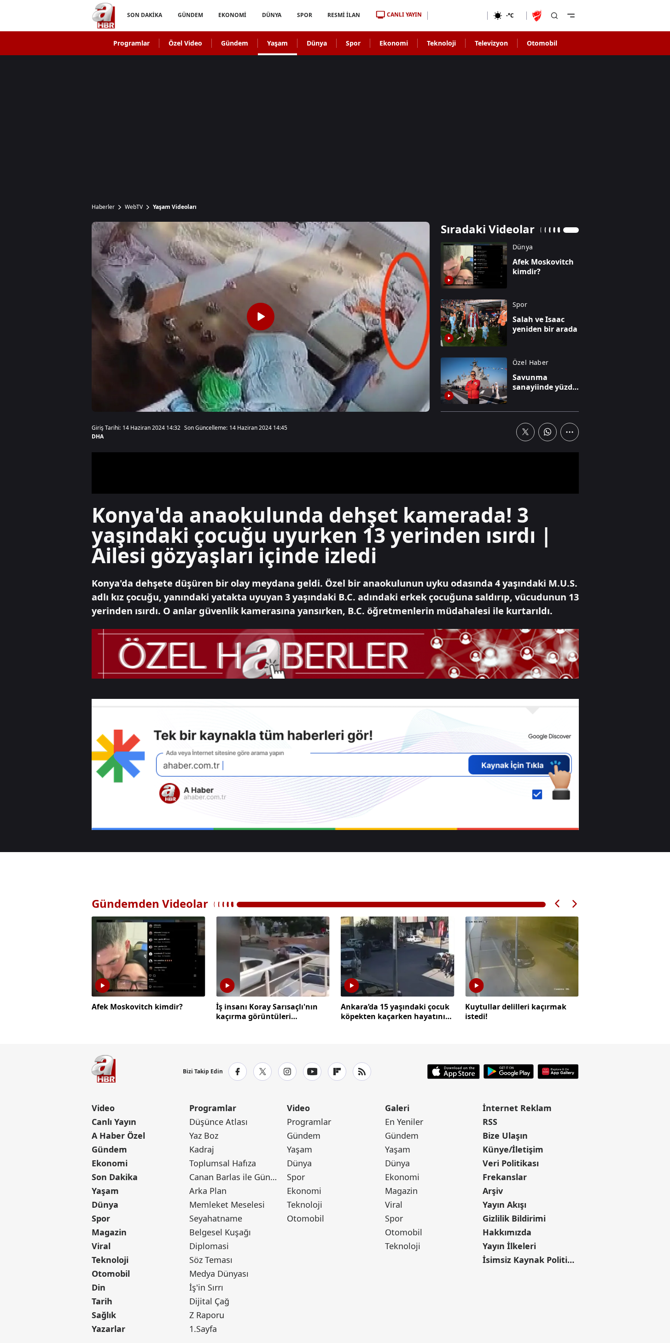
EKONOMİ (232, 15)
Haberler (103, 207)
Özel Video (185, 43)
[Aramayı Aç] (554, 15)
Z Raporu (206, 1314)
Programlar (131, 43)
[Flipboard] (337, 1071)
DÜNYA (271, 15)
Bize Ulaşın (505, 1135)
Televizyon (491, 43)
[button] (557, 904)
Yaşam (277, 43)
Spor (353, 43)
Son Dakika (115, 1176)
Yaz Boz (203, 1135)
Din (98, 1287)
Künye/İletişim (513, 1149)
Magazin (109, 1232)
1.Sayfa (203, 1328)
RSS (490, 1121)
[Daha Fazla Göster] (569, 432)
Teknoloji (441, 43)
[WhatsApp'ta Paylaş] (547, 432)
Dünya (317, 43)
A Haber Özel (118, 1135)
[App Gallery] (557, 1071)
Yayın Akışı (504, 1204)
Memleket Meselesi (227, 1204)
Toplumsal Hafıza (222, 1163)
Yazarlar (108, 1328)
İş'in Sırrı (206, 1287)
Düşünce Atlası (218, 1121)
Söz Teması (211, 1259)
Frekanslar (505, 1176)
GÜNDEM (190, 15)
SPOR (304, 15)
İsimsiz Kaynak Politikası (530, 1259)
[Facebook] (237, 1071)
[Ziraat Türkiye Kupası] (537, 16)
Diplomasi (209, 1245)
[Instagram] (287, 1071)
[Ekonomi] (457, 15)
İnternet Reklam (517, 1107)
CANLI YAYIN (404, 14)
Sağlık (104, 1314)
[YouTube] (312, 1071)
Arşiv (493, 1190)
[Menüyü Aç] (571, 15)
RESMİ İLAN (343, 15)
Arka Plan (208, 1190)
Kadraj (201, 1149)
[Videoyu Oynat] (260, 316)
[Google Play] (509, 1071)
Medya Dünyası (219, 1273)
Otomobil (542, 43)
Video (103, 1107)
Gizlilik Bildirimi (514, 1218)
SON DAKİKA (144, 15)
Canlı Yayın (114, 1121)
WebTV (134, 207)
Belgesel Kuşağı (220, 1232)
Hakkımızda (507, 1232)
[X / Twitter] (262, 1071)
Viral (101, 1245)
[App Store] (453, 1071)
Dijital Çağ (209, 1301)
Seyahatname (215, 1218)
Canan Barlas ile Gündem (237, 1176)
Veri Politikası (511, 1163)
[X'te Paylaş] (525, 432)
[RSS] (362, 1071)
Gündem (234, 43)
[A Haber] (104, 15)
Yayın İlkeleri (509, 1245)
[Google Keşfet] (335, 764)
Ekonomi (393, 43)
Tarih (102, 1301)
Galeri (397, 1107)
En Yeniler (404, 1121)
